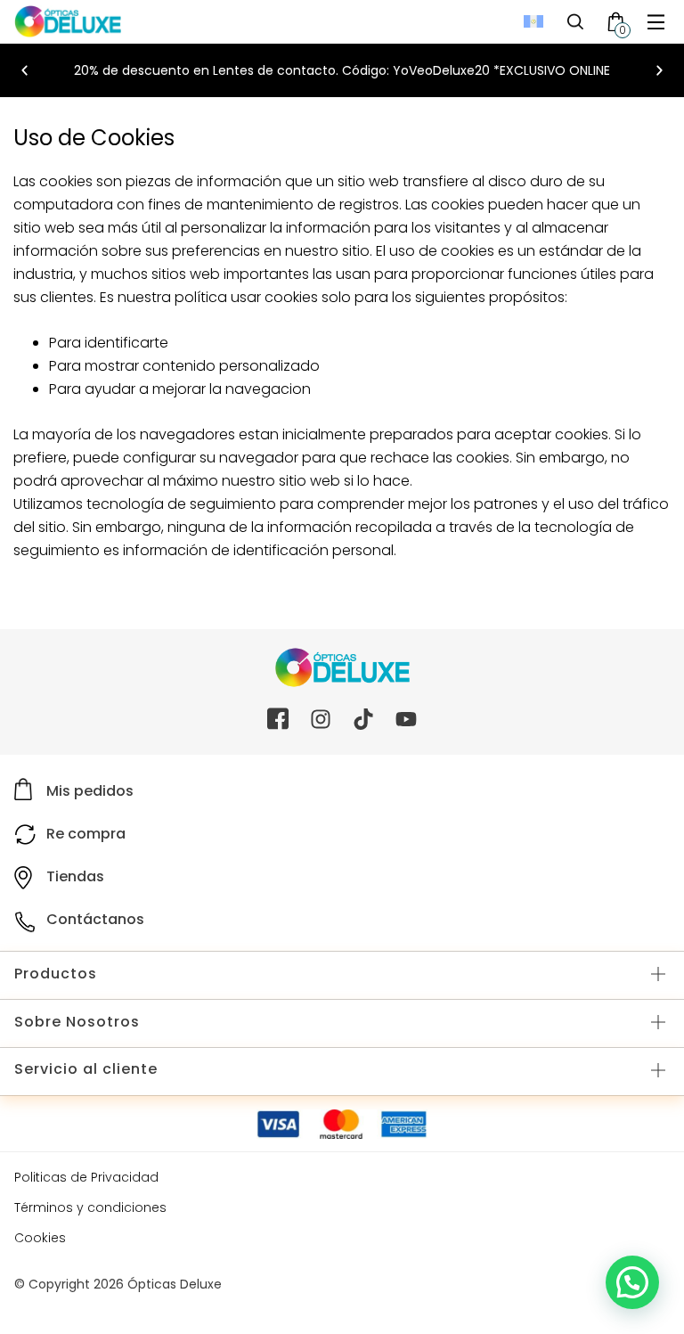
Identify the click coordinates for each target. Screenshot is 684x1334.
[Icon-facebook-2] (277, 719)
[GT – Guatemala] (533, 22)
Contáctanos (95, 919)
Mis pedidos (90, 791)
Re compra (86, 833)
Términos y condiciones (90, 1207)
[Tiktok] (363, 719)
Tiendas (75, 876)
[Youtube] (406, 719)
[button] (655, 21)
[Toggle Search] (575, 21)
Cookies (40, 1238)
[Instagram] (320, 719)
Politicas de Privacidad (86, 1177)
